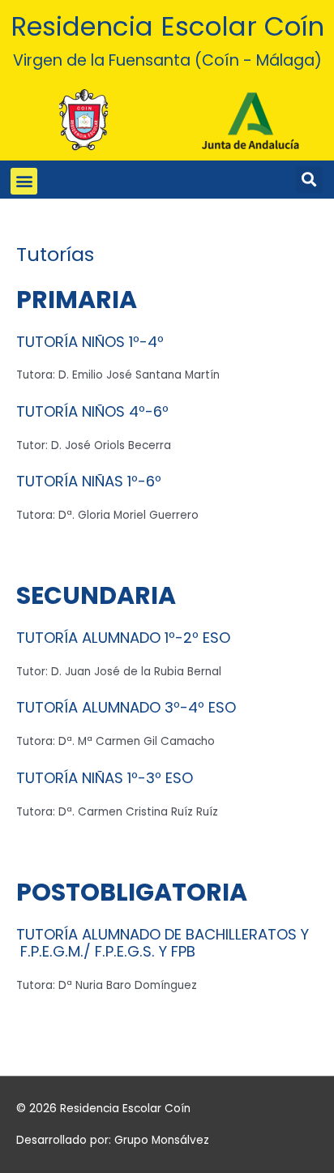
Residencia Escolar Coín (167, 26)
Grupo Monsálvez (161, 1140)
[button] (24, 181)
